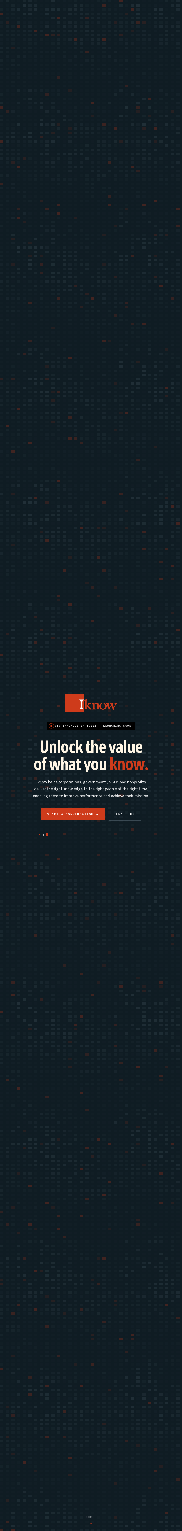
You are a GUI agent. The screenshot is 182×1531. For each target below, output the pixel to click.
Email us (125, 814)
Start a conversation (73, 814)
